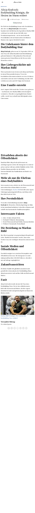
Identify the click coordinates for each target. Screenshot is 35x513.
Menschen (4, 6)
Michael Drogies (16, 19)
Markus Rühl (16, 189)
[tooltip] (9, 328)
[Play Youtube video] (17, 305)
